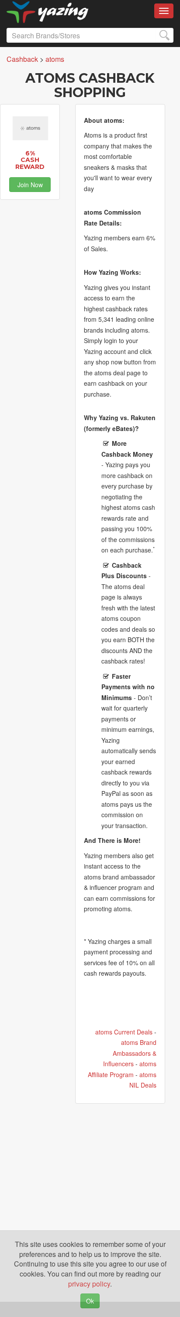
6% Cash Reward (30, 160)
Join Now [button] (30, 184)
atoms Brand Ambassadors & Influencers (129, 1053)
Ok (90, 1301)
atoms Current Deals (123, 1031)
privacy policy (89, 1284)
